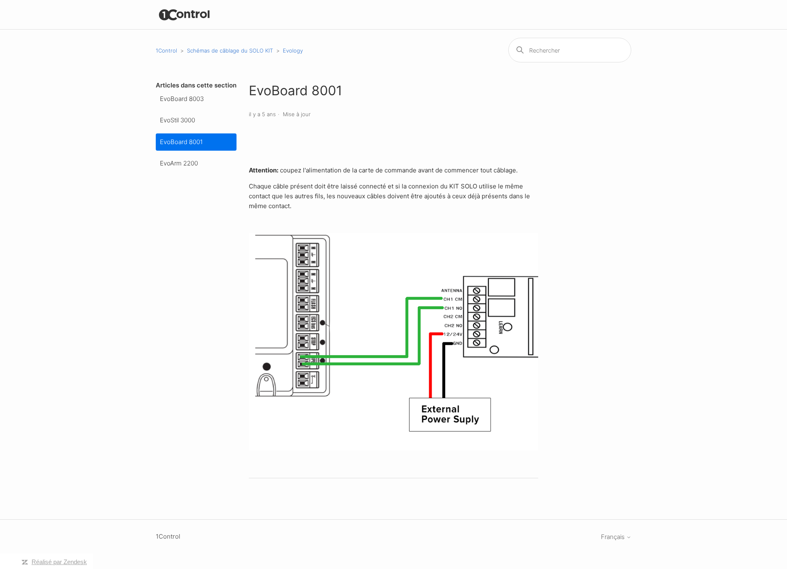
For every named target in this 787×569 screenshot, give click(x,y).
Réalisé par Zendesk (59, 561)
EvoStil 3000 (177, 120)
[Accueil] (185, 14)
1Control (166, 50)
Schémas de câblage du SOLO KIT (230, 50)
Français (613, 536)
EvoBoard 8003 (182, 99)
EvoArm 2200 (179, 163)
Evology (293, 50)
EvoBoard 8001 (181, 142)
